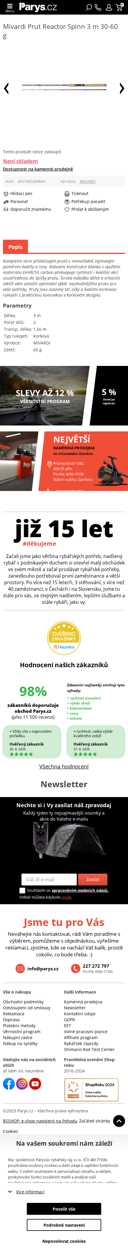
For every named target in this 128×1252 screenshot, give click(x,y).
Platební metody (19, 1025)
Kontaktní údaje (80, 1013)
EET (67, 1025)
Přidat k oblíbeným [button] (90, 209)
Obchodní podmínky (23, 1002)
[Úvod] (38, 7)
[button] (108, 7)
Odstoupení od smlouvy (26, 1008)
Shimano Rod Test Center (89, 1049)
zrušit (66, 897)
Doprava (11, 1019)
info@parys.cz (42, 969)
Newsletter (75, 1008)
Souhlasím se (38, 890)
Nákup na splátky (20, 1043)
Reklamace (13, 1013)
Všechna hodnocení (64, 766)
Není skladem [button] (20, 161)
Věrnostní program (21, 1031)
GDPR (69, 1019)
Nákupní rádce (17, 1037)
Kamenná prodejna (83, 1002)
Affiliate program (81, 1037)
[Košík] (120, 7)
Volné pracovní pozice (85, 1031)
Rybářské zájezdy (81, 1043)
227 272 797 (96, 966)
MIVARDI (88, 181)
